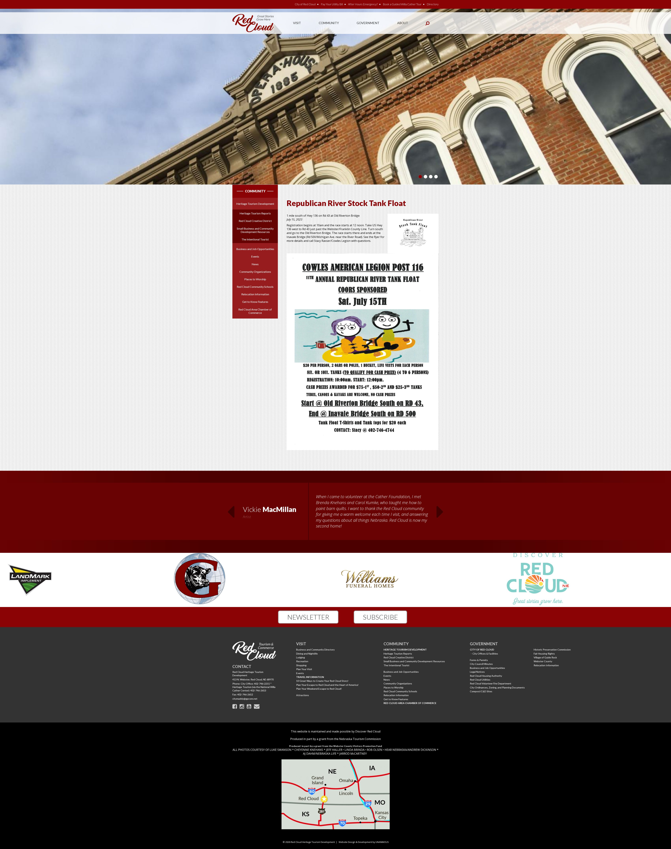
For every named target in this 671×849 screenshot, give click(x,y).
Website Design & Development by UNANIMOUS (364, 842)
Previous (231, 509)
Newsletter (308, 617)
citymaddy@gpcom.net (244, 698)
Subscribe (380, 617)
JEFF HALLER (333, 750)
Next (440, 509)
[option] (335, 512)
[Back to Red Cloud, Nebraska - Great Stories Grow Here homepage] (253, 23)
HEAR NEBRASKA (396, 750)
